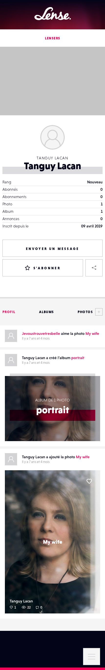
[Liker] (89, 481)
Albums (46, 312)
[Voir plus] (98, 311)
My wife (92, 333)
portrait (77, 357)
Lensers (52, 38)
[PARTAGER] (94, 267)
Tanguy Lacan (21, 601)
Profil (8, 312)
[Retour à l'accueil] (52, 13)
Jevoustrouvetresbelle (41, 333)
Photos (85, 312)
